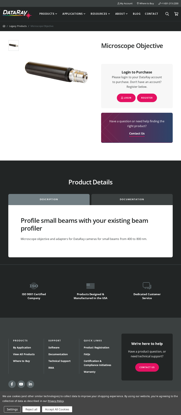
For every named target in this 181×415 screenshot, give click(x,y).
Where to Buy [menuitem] (21, 361)
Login (127, 98)
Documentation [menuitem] (58, 354)
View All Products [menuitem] (24, 354)
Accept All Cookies (57, 409)
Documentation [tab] (132, 200)
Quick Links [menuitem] (93, 341)
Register (147, 98)
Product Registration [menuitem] (96, 347)
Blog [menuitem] (137, 14)
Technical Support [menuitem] (59, 361)
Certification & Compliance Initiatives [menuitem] (97, 363)
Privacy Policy (55, 401)
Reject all (31, 409)
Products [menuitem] (46, 14)
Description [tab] (49, 200)
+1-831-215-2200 (169, 3)
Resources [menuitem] (99, 14)
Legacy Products (18, 26)
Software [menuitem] (54, 347)
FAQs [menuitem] (87, 354)
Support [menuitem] (54, 341)
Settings (12, 409)
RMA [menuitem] (51, 367)
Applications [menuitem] (72, 14)
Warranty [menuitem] (89, 371)
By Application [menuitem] (22, 347)
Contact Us (137, 133)
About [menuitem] (120, 14)
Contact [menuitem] (151, 14)
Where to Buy (146, 3)
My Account (126, 3)
